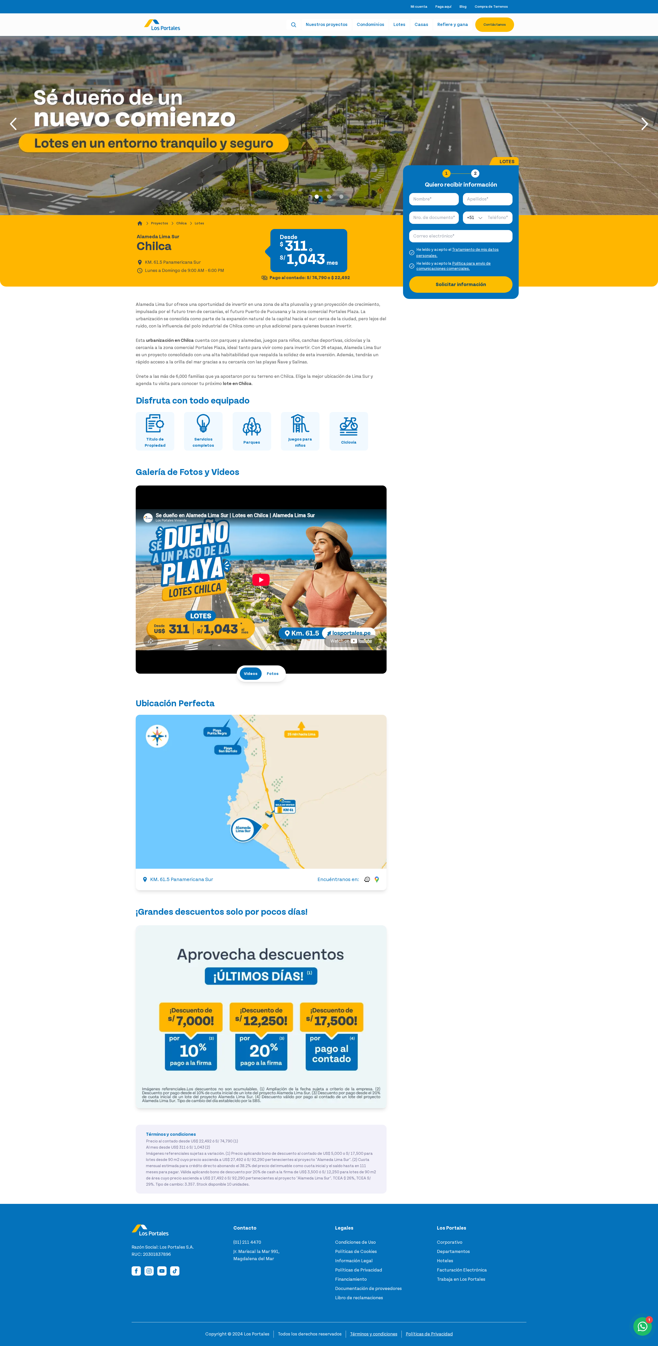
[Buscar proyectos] (293, 25)
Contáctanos (494, 24)
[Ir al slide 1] (316, 196)
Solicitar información (461, 284)
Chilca (181, 223)
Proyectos (159, 223)
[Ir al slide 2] (329, 196)
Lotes (399, 24)
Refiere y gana (452, 24)
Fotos (273, 674)
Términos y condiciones (373, 1334)
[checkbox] (411, 252)
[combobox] (474, 218)
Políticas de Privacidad (429, 1334)
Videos (251, 674)
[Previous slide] (14, 124)
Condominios (370, 24)
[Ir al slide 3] (341, 196)
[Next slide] (643, 124)
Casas (421, 24)
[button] (261, 792)
